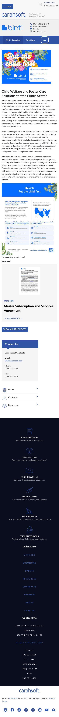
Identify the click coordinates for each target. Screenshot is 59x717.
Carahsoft (13, 698)
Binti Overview (13, 40)
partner (29, 594)
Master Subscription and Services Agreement (28, 308)
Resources (29, 578)
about (29, 602)
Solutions (30, 40)
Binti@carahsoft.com (14, 360)
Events (29, 571)
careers (29, 610)
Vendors (29, 555)
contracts (29, 586)
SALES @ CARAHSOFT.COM (29, 642)
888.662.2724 (51, 5)
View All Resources (14, 329)
